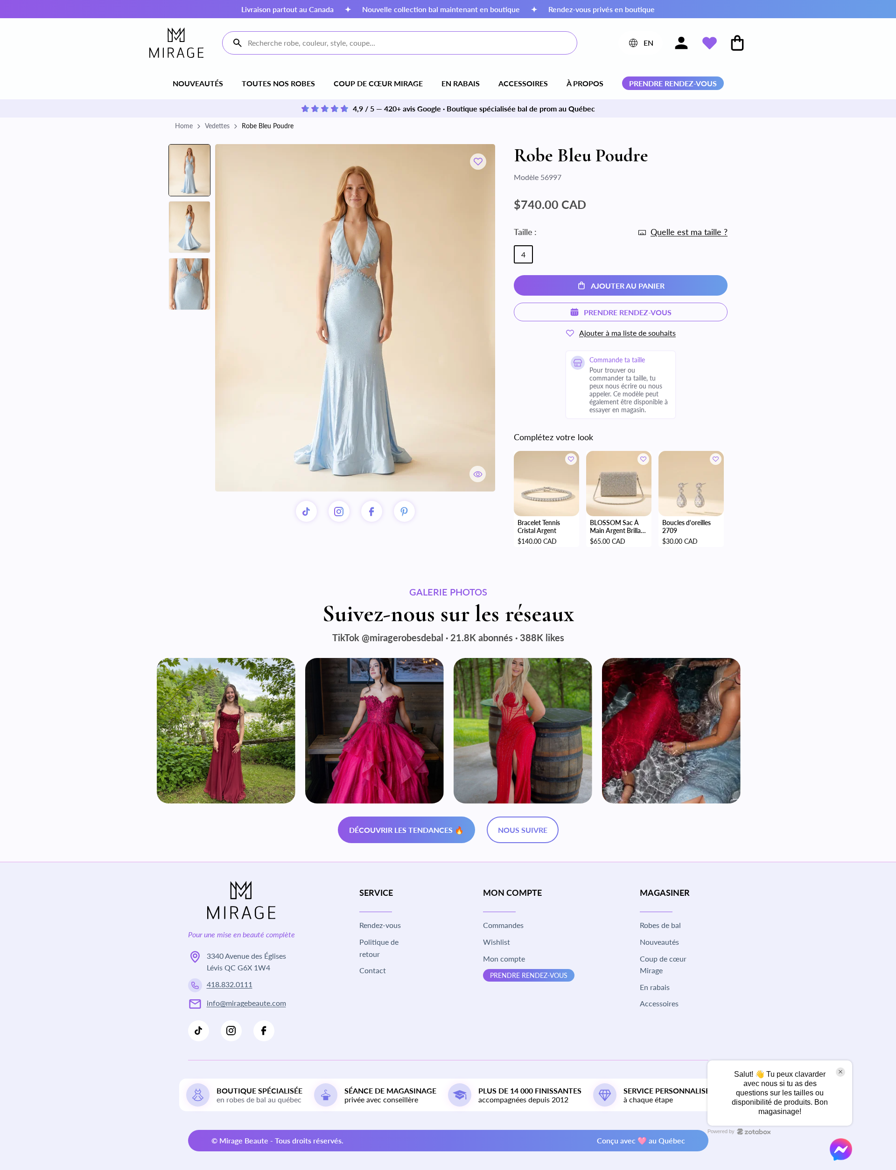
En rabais (460, 83)
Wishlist (496, 941)
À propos (585, 83)
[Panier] (737, 43)
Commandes (503, 925)
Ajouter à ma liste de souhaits (627, 332)
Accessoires (523, 83)
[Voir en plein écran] (477, 474)
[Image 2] (189, 227)
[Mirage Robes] (176, 43)
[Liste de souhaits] (709, 43)
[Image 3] (189, 284)
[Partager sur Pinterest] (404, 511)
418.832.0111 (229, 984)
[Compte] (681, 43)
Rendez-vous (380, 925)
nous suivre (522, 829)
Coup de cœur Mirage (378, 83)
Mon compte (504, 958)
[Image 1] (189, 170)
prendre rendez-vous (673, 83)
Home (184, 126)
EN (640, 44)
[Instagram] (339, 511)
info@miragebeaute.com (246, 1002)
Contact (372, 970)
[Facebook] (263, 1030)
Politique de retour (379, 947)
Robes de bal (660, 925)
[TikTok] (306, 511)
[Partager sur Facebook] (371, 511)
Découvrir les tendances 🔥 (406, 829)
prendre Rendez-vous (528, 975)
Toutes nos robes (278, 83)
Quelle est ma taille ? (689, 232)
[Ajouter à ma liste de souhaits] (478, 161)
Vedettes (217, 126)
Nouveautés (198, 83)
